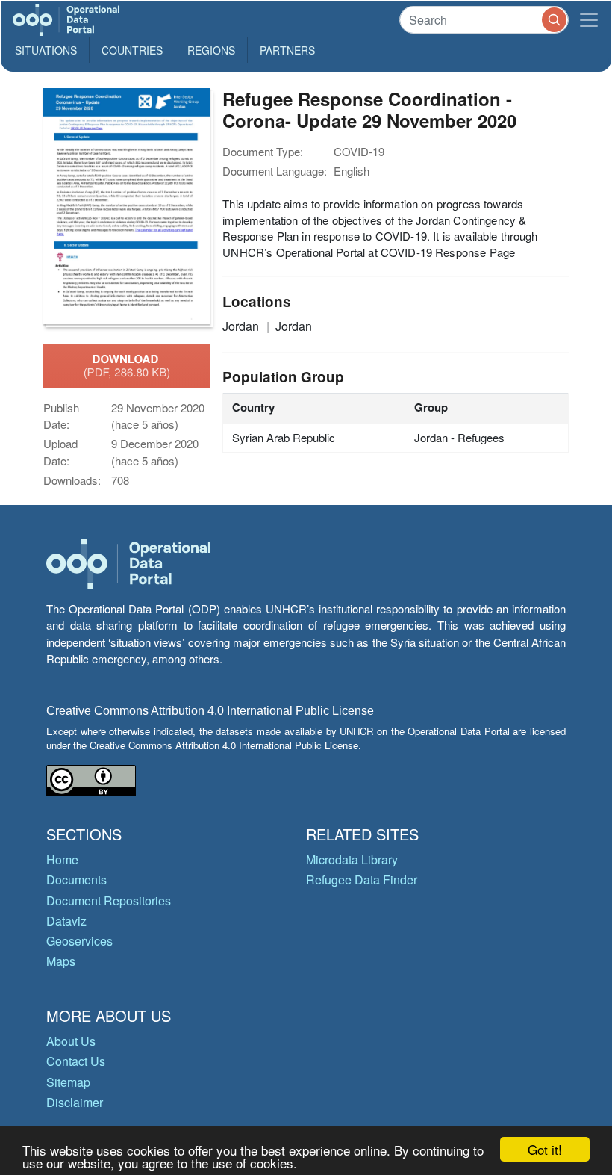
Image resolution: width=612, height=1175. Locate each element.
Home (62, 859)
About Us (71, 1041)
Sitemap (68, 1082)
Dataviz (66, 920)
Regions (211, 50)
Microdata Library (352, 859)
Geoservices (79, 940)
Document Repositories (108, 900)
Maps (60, 961)
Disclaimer (74, 1102)
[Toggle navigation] (589, 20)
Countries (132, 50)
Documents (76, 879)
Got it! (545, 1149)
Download (127, 365)
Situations (46, 50)
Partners (287, 50)
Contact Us (75, 1061)
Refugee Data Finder (361, 879)
